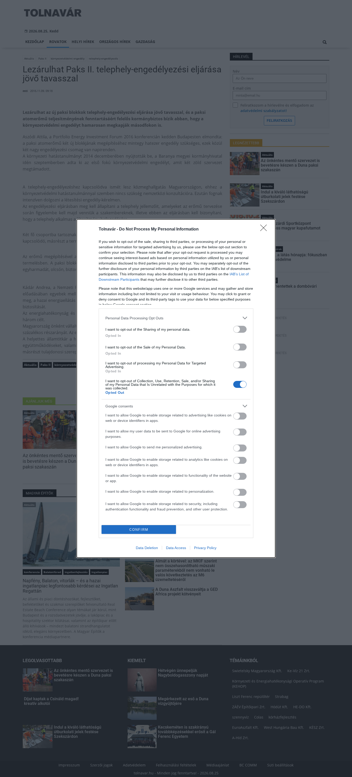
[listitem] (176, 318)
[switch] (240, 329)
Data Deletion (147, 548)
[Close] (265, 229)
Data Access (176, 548)
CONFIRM (138, 530)
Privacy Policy (205, 548)
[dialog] (176, 388)
